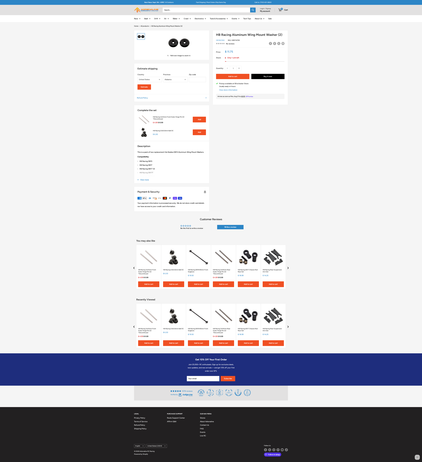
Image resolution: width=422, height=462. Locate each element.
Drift (156, 18)
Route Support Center (176, 418)
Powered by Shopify (141, 454)
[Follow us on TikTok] (286, 449)
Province (166, 75)
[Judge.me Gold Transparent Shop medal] (210, 392)
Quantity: (220, 68)
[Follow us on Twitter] (269, 449)
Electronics (199, 18)
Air (165, 18)
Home (136, 26)
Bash (146, 18)
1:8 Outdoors (159, 2)
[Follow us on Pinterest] (278, 449)
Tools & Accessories (218, 18)
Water (175, 18)
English (137, 446)
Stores (202, 418)
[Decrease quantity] (227, 68)
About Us (258, 18)
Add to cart (232, 76)
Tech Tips (247, 18)
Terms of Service (140, 421)
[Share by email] (283, 43)
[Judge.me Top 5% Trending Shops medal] (247, 392)
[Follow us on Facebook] (265, 449)
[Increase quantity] (239, 68)
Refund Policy (142, 98)
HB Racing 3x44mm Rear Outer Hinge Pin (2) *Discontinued (221, 272)
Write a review (230, 227)
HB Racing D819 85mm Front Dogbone (198, 271)
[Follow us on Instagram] (273, 449)
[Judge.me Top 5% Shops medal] (238, 392)
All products (145, 26)
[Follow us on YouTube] (282, 449)
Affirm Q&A (171, 421)
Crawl (186, 18)
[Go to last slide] (134, 268)
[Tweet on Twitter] (278, 43)
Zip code (192, 75)
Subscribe (228, 379)
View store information (228, 90)
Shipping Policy (140, 429)
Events (234, 18)
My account (265, 11)
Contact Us (204, 425)
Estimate (144, 87)
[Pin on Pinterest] (274, 43)
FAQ (202, 429)
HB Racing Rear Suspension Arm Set (272, 271)
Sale (270, 18)
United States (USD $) (154, 446)
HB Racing (220, 40)
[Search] (253, 10)
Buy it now (268, 76)
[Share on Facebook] (270, 43)
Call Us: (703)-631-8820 (263, 2)
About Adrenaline (207, 421)
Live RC (203, 436)
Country (140, 75)
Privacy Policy (139, 418)
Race (136, 18)
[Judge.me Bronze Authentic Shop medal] (228, 392)
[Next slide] (288, 268)
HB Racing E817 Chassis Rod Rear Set (248, 271)
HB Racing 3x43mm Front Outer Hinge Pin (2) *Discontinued (168, 118)
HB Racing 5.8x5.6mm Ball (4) (163, 131)
